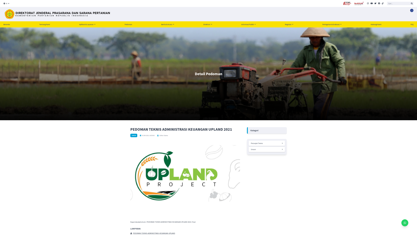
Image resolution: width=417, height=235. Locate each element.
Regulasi (288, 24)
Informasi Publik (247, 24)
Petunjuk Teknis (257, 143)
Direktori (207, 24)
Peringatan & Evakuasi (331, 24)
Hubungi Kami (376, 24)
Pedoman (128, 24)
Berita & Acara (167, 24)
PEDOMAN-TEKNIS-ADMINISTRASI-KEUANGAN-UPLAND (154, 233)
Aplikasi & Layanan (86, 24)
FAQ (412, 24)
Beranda (6, 24)
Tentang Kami (44, 24)
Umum (134, 135)
